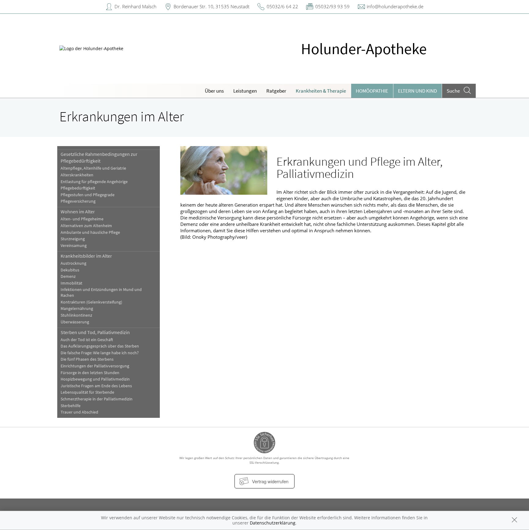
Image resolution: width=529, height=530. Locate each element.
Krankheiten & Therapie (321, 90)
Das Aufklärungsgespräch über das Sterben (100, 346)
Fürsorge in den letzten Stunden (90, 372)
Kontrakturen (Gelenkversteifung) (91, 302)
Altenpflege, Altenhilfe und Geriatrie (93, 168)
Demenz (68, 276)
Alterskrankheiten (77, 175)
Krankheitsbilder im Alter (86, 256)
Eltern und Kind (417, 90)
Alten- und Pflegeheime (82, 219)
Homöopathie (372, 90)
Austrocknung (73, 263)
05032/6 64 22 (282, 6)
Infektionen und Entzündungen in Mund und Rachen (101, 292)
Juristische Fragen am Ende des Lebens (96, 385)
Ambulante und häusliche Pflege (90, 232)
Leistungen (245, 90)
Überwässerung (75, 322)
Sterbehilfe (71, 405)
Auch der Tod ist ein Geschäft (87, 339)
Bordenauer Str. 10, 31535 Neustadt (211, 6)
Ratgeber (276, 90)
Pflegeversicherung (78, 201)
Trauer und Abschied (79, 412)
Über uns (214, 90)
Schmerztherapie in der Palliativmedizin (97, 399)
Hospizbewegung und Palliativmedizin (95, 379)
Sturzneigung (73, 238)
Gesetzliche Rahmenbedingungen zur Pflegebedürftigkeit (99, 157)
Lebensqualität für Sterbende (87, 392)
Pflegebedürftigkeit (78, 188)
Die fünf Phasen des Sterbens (87, 359)
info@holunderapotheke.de (395, 6)
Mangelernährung (77, 308)
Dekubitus (70, 270)
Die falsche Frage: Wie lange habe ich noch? (100, 352)
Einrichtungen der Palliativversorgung (95, 366)
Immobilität (71, 283)
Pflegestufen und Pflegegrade (87, 194)
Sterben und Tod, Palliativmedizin (95, 332)
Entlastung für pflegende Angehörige (94, 181)
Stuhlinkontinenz (76, 315)
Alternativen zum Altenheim (86, 225)
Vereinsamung (74, 245)
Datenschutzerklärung (272, 523)
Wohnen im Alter (78, 211)
